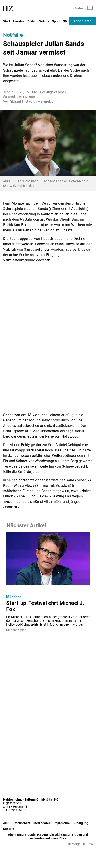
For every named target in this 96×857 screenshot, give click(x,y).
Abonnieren (82, 21)
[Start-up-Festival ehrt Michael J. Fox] (48, 560)
